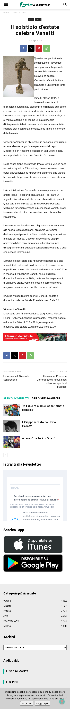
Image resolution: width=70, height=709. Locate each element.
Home (6, 12)
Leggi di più (42, 703)
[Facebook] (23, 48)
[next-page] (11, 455)
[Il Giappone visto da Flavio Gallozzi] (11, 426)
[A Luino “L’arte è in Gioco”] (11, 442)
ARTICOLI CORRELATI (15, 398)
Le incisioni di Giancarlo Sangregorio (16, 378)
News (15, 12)
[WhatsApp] (46, 48)
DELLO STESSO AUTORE (46, 398)
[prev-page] (5, 455)
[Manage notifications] (62, 701)
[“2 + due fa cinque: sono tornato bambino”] (11, 410)
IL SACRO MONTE (17, 671)
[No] (65, 698)
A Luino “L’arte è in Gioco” (39, 438)
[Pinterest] (39, 48)
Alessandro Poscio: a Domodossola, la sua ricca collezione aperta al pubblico (52, 381)
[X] (31, 48)
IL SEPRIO (12, 682)
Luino (23, 12)
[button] (5, 4)
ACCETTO (27, 703)
